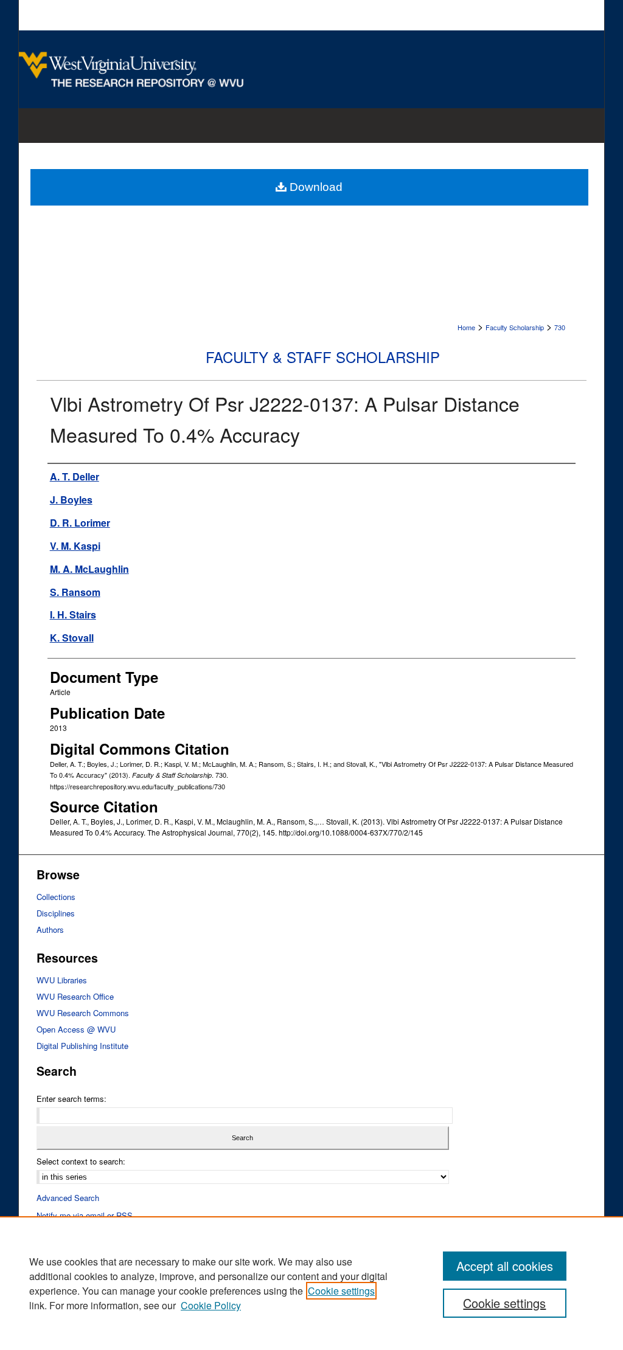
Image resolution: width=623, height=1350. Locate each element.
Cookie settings (341, 1291)
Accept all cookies (504, 1266)
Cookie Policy (211, 1305)
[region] (311, 1283)
